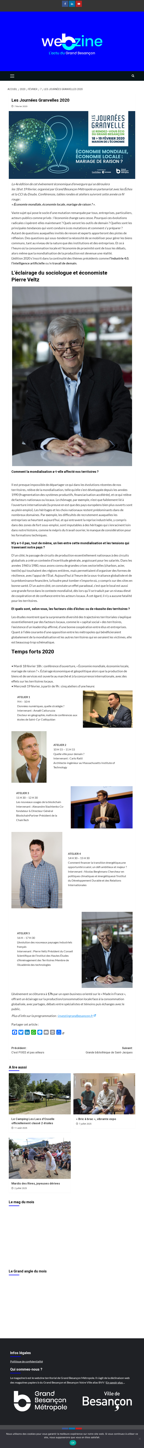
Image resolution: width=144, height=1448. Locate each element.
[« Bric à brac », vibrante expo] (104, 1093)
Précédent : (27, 1050)
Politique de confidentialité (26, 1361)
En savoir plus (114, 1382)
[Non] (139, 1438)
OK (73, 1442)
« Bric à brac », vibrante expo (96, 1119)
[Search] (133, 76)
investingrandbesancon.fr (75, 1016)
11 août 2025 (20, 1128)
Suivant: (109, 1050)
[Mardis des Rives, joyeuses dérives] (40, 1158)
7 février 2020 (20, 106)
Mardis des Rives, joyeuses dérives (35, 1183)
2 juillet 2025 (20, 1188)
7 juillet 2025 (85, 1124)
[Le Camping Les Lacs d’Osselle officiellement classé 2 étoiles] (40, 1093)
